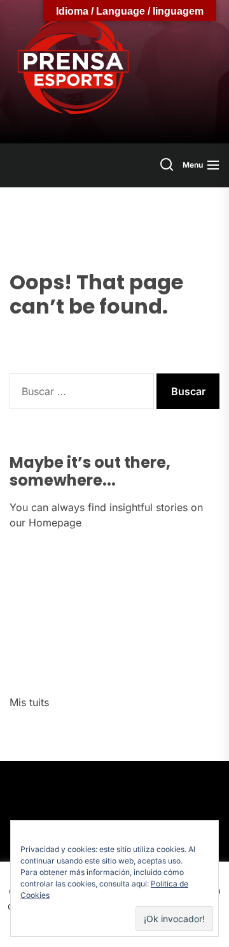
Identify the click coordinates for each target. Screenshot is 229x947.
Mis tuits (29, 702)
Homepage (55, 522)
